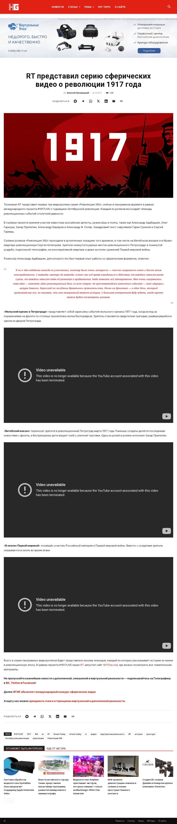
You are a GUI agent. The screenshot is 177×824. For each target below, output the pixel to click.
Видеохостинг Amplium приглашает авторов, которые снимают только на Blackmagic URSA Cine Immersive (87, 786)
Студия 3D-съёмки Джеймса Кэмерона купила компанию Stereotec (157, 783)
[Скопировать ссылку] (121, 101)
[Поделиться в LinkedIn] (106, 101)
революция (38, 738)
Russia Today (59, 734)
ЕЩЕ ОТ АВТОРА (56, 748)
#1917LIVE (18, 734)
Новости (58, 6)
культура (150, 734)
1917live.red (110, 664)
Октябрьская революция (17, 738)
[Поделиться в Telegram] (83, 101)
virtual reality (75, 734)
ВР (129, 734)
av (43, 734)
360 (36, 734)
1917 (29, 734)
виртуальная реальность (112, 734)
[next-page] (11, 800)
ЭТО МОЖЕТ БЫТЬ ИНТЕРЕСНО (24, 748)
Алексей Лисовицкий (78, 92)
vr (86, 734)
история (138, 734)
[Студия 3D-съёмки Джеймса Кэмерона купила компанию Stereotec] (157, 766)
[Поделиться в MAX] (75, 101)
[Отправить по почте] (113, 101)
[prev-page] (6, 800)
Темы (87, 6)
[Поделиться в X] (98, 101)
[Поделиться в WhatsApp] (90, 101)
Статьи (73, 6)
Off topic (104, 6)
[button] (169, 7)
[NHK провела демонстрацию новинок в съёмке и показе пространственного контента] (123, 766)
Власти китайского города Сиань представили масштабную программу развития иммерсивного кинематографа (53, 786)
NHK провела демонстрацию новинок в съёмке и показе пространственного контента (122, 786)
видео (94, 734)
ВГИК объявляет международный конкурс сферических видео (54, 691)
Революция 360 (55, 738)
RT (82, 664)
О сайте (120, 6)
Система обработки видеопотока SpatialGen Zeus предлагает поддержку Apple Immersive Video (19, 786)
